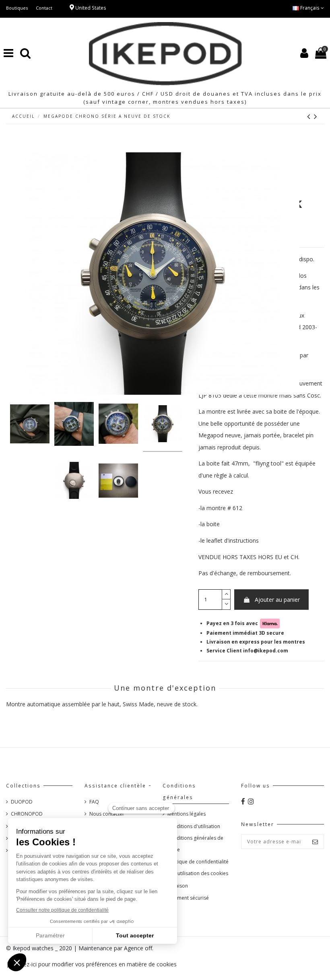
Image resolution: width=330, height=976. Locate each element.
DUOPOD (22, 801)
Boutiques (17, 8)
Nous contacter (106, 813)
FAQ (94, 801)
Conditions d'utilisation (193, 826)
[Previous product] (310, 116)
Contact (44, 8)
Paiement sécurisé (188, 897)
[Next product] (316, 116)
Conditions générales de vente (195, 844)
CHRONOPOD (27, 813)
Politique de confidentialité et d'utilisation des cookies (198, 867)
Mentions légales (186, 813)
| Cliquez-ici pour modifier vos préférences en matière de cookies (91, 964)
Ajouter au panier (277, 599)
